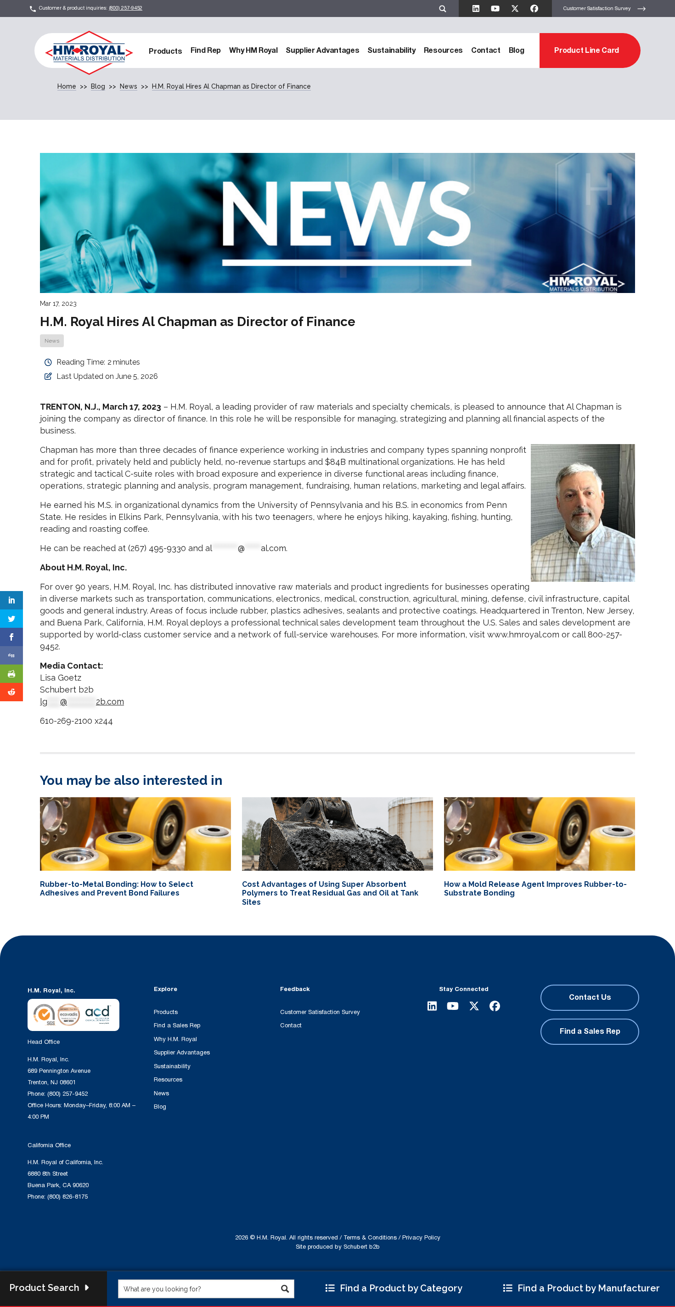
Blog (516, 50)
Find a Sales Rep (177, 1025)
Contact (486, 50)
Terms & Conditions (370, 1237)
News (52, 341)
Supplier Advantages (322, 50)
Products (165, 51)
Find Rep (206, 50)
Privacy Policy (421, 1237)
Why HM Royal (253, 50)
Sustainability (391, 50)
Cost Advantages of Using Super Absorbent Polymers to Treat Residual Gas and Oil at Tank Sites (330, 893)
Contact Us (590, 997)
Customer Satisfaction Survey (597, 8)
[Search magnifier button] (285, 1289)
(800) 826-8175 (67, 1196)
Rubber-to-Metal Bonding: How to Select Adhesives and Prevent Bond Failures (116, 888)
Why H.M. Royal (175, 1039)
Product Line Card (586, 50)
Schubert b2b (361, 1246)
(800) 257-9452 (125, 8)
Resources (443, 50)
